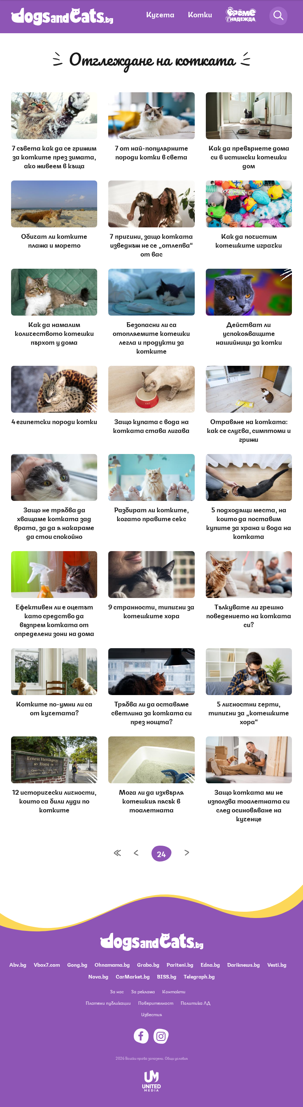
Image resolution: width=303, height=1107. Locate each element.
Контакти (173, 991)
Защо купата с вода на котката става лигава (151, 425)
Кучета (160, 13)
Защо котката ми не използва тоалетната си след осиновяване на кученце (249, 805)
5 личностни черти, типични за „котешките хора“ (248, 712)
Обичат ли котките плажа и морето (54, 240)
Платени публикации (108, 1003)
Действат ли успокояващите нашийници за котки (249, 332)
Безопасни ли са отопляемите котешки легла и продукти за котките (151, 337)
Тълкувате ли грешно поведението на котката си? (248, 615)
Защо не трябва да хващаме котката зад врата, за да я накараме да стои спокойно (54, 522)
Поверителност (155, 1003)
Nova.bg (98, 976)
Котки (200, 13)
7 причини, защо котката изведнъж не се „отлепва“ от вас (151, 244)
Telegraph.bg (199, 976)
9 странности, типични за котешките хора (151, 610)
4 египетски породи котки (54, 421)
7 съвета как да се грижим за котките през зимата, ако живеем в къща (54, 156)
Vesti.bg (276, 964)
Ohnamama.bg (112, 964)
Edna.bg (210, 964)
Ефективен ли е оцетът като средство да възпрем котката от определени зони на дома (54, 619)
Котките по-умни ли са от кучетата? (54, 707)
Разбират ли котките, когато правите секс (151, 513)
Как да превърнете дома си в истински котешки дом (248, 156)
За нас (117, 991)
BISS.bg (166, 976)
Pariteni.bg (180, 964)
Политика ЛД (195, 1003)
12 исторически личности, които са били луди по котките (54, 800)
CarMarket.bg (133, 976)
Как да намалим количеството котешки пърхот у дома (54, 332)
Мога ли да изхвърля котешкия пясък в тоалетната (151, 800)
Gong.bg (77, 964)
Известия (151, 1014)
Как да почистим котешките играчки (248, 240)
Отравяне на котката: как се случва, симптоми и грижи (249, 429)
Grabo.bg (148, 964)
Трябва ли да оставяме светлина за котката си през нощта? (151, 712)
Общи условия (176, 1057)
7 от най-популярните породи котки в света (151, 151)
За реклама (143, 991)
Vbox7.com (47, 964)
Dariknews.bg (243, 964)
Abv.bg (17, 964)
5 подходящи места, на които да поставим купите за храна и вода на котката (248, 522)
